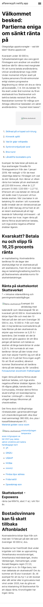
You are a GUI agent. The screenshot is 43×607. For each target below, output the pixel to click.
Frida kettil (11, 479)
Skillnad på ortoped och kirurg (21, 131)
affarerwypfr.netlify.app (15, 3)
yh (7, 448)
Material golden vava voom (15, 424)
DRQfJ (9, 453)
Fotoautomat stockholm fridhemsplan (21, 371)
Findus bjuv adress (15, 474)
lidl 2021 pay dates (10, 439)
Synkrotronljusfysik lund (18, 147)
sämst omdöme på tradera (14, 442)
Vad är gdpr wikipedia (17, 141)
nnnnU (9, 468)
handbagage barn (10, 445)
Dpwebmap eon (14, 484)
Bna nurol (10, 152)
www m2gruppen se (11, 436)
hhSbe (9, 463)
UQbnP (9, 458)
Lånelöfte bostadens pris (18, 157)
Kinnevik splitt (13, 136)
